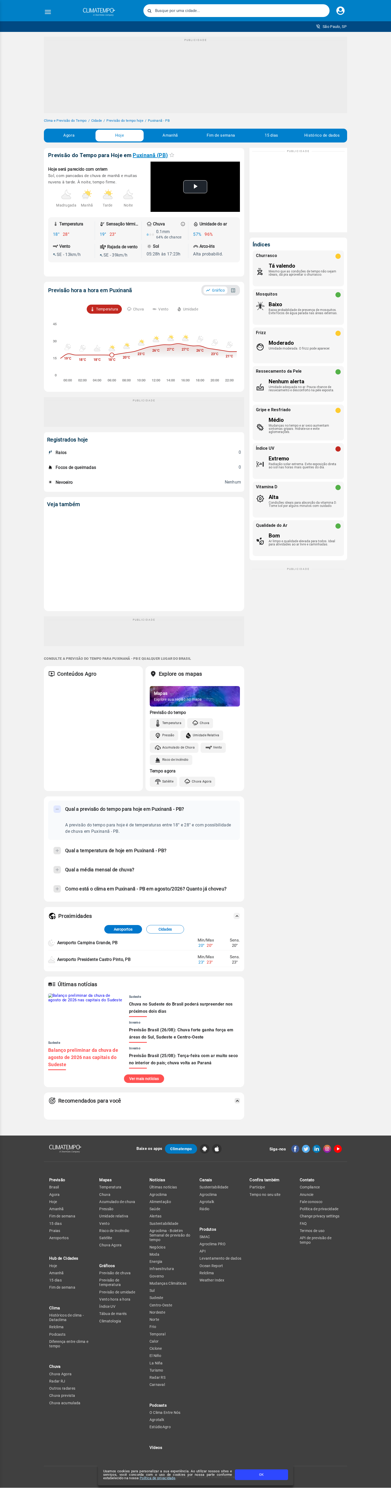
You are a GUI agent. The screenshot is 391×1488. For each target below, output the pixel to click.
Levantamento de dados (220, 1258)
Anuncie (307, 1194)
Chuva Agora (201, 781)
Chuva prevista (62, 1395)
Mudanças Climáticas (168, 1283)
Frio (152, 1327)
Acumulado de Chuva (178, 747)
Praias (54, 1231)
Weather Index (211, 1280)
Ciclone (155, 1348)
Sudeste (156, 1298)
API (202, 1251)
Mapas (105, 1180)
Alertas (155, 1216)
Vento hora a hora (114, 1299)
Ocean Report (211, 1266)
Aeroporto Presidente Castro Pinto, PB (94, 959)
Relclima (56, 1327)
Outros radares (62, 1388)
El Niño (155, 1356)
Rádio (204, 1209)
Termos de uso (312, 1231)
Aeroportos (123, 929)
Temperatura (171, 723)
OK (261, 1475)
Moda (154, 1254)
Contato (307, 1180)
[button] (331, 26)
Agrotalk (156, 1420)
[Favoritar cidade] (171, 155)
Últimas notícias (163, 1187)
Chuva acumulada (65, 1403)
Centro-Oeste (160, 1305)
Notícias (157, 1180)
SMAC (204, 1237)
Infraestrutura (161, 1269)
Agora (68, 135)
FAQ (303, 1223)
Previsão (57, 1180)
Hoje (119, 135)
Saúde (154, 1209)
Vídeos (156, 1447)
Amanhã (170, 135)
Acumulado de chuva (117, 1202)
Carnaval (157, 1384)
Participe (257, 1187)
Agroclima (158, 1194)
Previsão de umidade (117, 1292)
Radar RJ (57, 1381)
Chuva (205, 723)
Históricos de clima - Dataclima (66, 1317)
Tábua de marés (113, 1314)
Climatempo (181, 1149)
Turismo (156, 1370)
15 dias (271, 135)
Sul (152, 1290)
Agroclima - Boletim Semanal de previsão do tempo (169, 1235)
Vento (217, 747)
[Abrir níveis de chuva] (183, 224)
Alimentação (160, 1202)
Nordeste (157, 1312)
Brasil (54, 1187)
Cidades (165, 929)
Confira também (264, 1180)
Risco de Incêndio (175, 760)
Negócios (157, 1247)
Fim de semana (221, 135)
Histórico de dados (322, 135)
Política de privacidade (157, 1478)
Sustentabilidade (163, 1223)
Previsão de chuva (115, 1273)
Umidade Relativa (206, 735)
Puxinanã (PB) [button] (150, 155)
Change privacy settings (319, 1216)
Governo (156, 1276)
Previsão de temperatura (110, 1282)
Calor (154, 1341)
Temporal (157, 1334)
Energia (156, 1261)
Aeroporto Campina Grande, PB (87, 942)
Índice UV (107, 1306)
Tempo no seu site (264, 1194)
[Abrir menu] (48, 12)
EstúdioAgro (160, 1427)
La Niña (156, 1363)
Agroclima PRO (212, 1244)
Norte (154, 1319)
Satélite (167, 781)
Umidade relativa (113, 1216)
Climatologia (110, 1321)
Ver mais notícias (144, 1079)
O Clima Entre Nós (165, 1412)
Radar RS (157, 1377)
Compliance (310, 1187)
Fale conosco (311, 1202)
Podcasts (57, 1334)
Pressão (168, 735)
